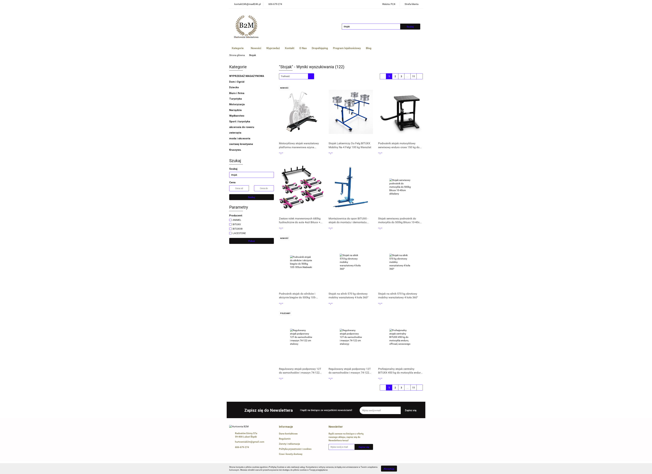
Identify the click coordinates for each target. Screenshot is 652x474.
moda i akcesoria (240, 138)
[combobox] (296, 76)
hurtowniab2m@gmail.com (249, 441)
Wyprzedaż (273, 48)
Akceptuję (389, 468)
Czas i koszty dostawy (290, 454)
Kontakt (289, 48)
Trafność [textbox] (285, 76)
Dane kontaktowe (288, 433)
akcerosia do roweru (241, 127)
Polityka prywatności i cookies (295, 449)
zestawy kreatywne (241, 144)
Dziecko (234, 87)
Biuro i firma (237, 93)
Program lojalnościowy (347, 48)
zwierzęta (235, 132)
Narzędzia (235, 110)
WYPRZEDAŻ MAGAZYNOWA (246, 76)
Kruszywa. (235, 149)
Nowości (256, 48)
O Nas (303, 48)
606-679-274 (242, 447)
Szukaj (251, 197)
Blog (368, 48)
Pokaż (251, 241)
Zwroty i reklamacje (289, 443)
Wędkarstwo (237, 115)
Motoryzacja (237, 104)
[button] (286, 426)
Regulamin (285, 438)
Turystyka (235, 98)
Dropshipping (320, 48)
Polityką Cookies (276, 467)
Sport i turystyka (240, 121)
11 (413, 76)
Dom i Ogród (237, 81)
